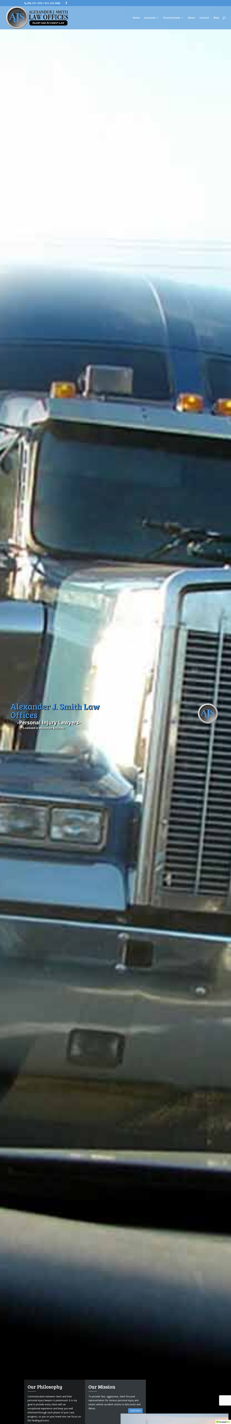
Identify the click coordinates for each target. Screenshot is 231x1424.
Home (136, 18)
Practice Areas (171, 18)
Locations (150, 18)
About (191, 18)
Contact (204, 18)
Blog (216, 18)
